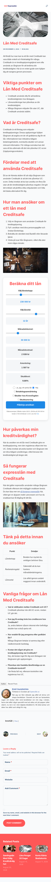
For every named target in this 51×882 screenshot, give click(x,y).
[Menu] (47, 6)
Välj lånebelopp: (25, 290)
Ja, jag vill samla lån (24, 388)
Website (9, 779)
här (38, 414)
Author (3, 684)
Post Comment (14, 823)
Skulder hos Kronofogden (26, 395)
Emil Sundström (20, 689)
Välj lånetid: (25, 310)
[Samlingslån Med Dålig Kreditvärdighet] (9, 848)
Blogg (26, 49)
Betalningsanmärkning (26, 391)
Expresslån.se (34, 692)
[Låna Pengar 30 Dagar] (25, 848)
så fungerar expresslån (30, 492)
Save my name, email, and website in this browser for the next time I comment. (24, 814)
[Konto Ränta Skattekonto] (41, 848)
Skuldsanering (26, 399)
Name (8, 762)
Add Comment (12, 788)
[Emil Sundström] (6, 694)
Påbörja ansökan (25, 405)
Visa (15, 721)
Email (8, 771)
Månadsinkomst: (25, 329)
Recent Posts (12, 684)
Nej (36, 388)
